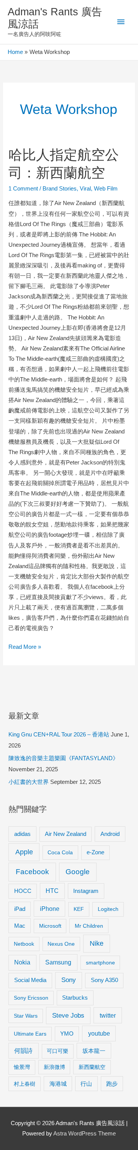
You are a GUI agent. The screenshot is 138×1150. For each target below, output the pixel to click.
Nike (97, 943)
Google (78, 872)
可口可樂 (57, 1051)
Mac (19, 926)
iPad (19, 909)
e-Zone (95, 852)
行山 (86, 1084)
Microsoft (50, 926)
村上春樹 (24, 1084)
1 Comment (23, 189)
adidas (22, 834)
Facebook (32, 872)
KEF (79, 909)
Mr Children (89, 926)
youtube (99, 1033)
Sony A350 (104, 980)
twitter (108, 1015)
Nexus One (61, 944)
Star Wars (26, 1016)
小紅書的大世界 (28, 782)
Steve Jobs (68, 1015)
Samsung (58, 962)
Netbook (24, 944)
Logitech (108, 909)
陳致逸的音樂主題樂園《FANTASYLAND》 (63, 758)
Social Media (30, 980)
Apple (24, 852)
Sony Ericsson (31, 998)
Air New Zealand (65, 834)
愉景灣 (22, 1067)
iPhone (49, 908)
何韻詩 (23, 1050)
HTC (52, 891)
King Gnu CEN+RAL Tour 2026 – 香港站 (58, 734)
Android (110, 834)
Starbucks (75, 997)
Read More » (24, 647)
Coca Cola (60, 852)
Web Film (106, 189)
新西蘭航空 (92, 1067)
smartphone (100, 962)
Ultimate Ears (30, 1034)
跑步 (112, 1084)
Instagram (86, 891)
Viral (85, 189)
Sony (68, 980)
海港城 (58, 1084)
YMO (67, 1034)
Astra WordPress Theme (84, 1133)
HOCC (22, 891)
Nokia (22, 962)
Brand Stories (60, 189)
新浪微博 (54, 1067)
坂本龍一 (93, 1050)
